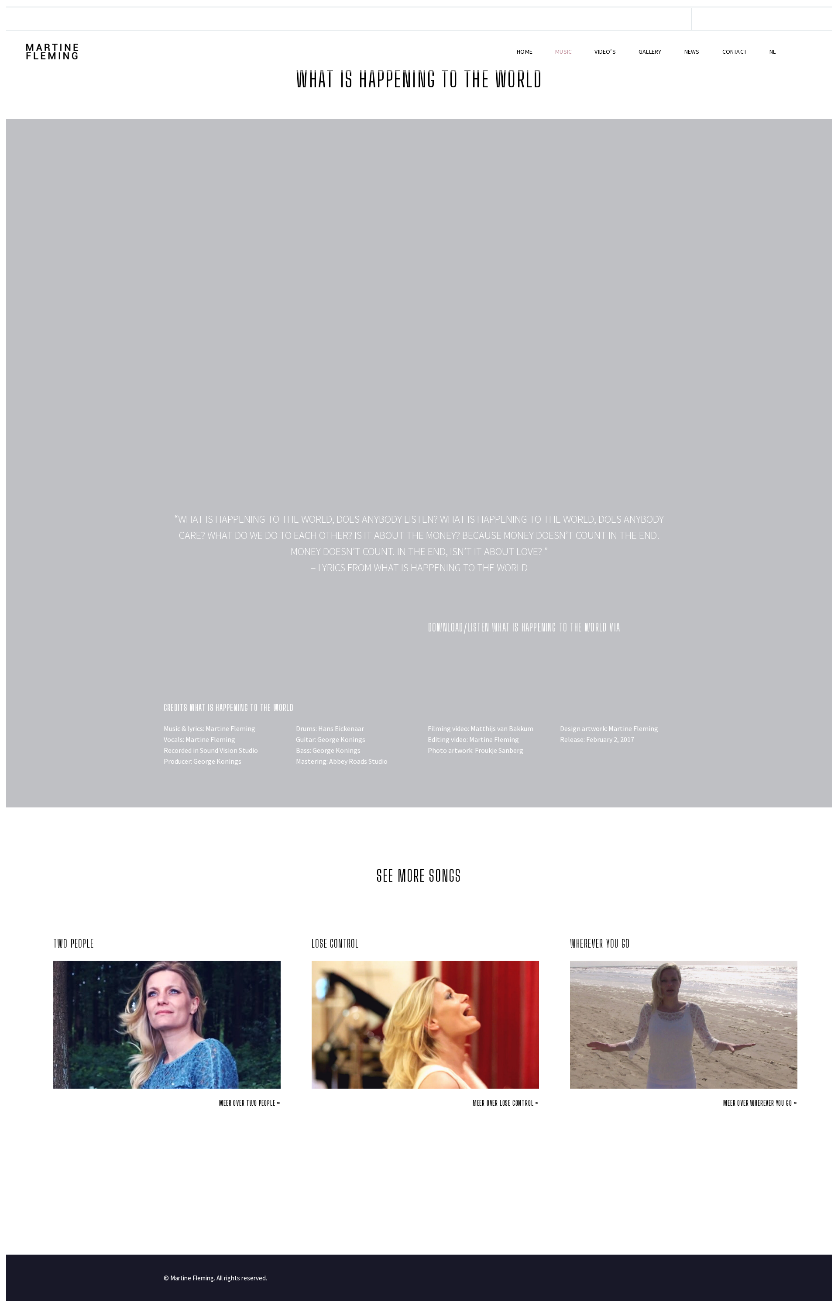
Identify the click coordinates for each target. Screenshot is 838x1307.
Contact (734, 51)
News (692, 51)
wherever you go (600, 943)
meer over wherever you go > (760, 1103)
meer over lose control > (506, 1103)
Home (524, 51)
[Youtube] (511, 655)
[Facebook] (591, 19)
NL (772, 51)
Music (563, 51)
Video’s (604, 51)
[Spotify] (643, 19)
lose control (335, 943)
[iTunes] (670, 19)
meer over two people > (250, 1103)
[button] (419, 328)
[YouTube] (630, 19)
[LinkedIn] (604, 19)
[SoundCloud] (656, 19)
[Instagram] (617, 19)
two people (73, 943)
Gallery (650, 51)
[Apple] (463, 655)
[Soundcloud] (535, 655)
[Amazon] (487, 655)
